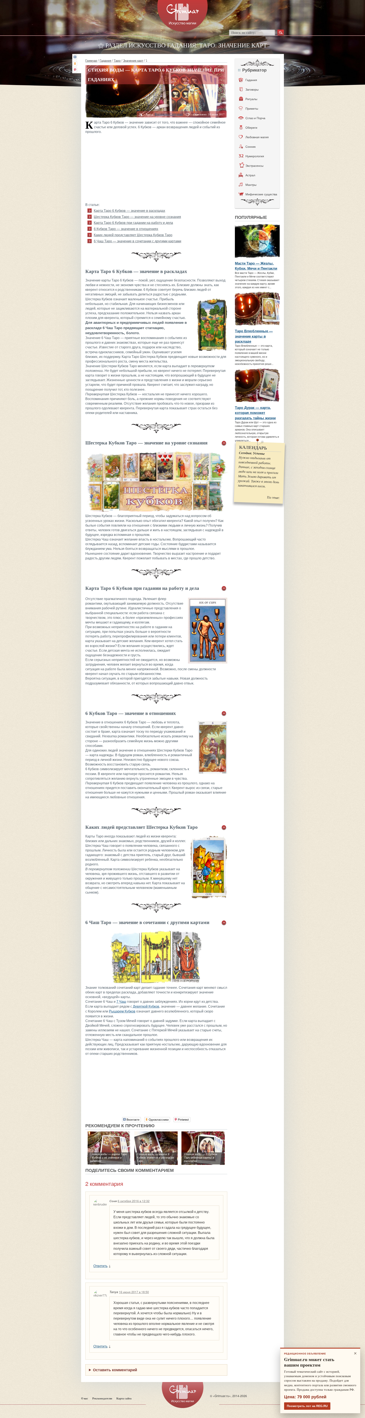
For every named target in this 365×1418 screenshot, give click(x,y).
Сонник (250, 146)
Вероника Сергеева (169, 114)
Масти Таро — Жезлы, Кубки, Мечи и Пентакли (256, 266)
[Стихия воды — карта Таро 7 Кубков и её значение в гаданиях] (109, 1133)
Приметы (251, 108)
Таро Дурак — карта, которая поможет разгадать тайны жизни (255, 412)
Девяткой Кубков (146, 1006)
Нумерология (254, 156)
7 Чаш (121, 1001)
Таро (117, 60)
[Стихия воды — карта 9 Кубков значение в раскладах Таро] (156, 1133)
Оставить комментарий (115, 1369)
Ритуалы (251, 99)
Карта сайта (124, 1398)
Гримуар (91, 60)
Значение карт (133, 60)
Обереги (251, 127)
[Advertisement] (156, 167)
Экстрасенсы (254, 165)
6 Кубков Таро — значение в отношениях (126, 229)
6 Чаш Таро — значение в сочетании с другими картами (137, 241)
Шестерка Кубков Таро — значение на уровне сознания (137, 217)
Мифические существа (261, 194)
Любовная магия (257, 137)
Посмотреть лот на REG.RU (307, 1406)
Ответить (100, 1265)
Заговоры (252, 89)
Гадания (105, 60)
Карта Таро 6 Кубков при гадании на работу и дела (133, 223)
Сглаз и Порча (255, 118)
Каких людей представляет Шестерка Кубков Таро (133, 235)
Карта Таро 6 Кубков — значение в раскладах (129, 210)
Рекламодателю (102, 1398)
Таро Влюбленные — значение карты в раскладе (254, 336)
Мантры (250, 184)
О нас (84, 1398)
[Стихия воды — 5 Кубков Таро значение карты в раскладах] (203, 1133)
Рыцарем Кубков (122, 1011)
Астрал (250, 175)
